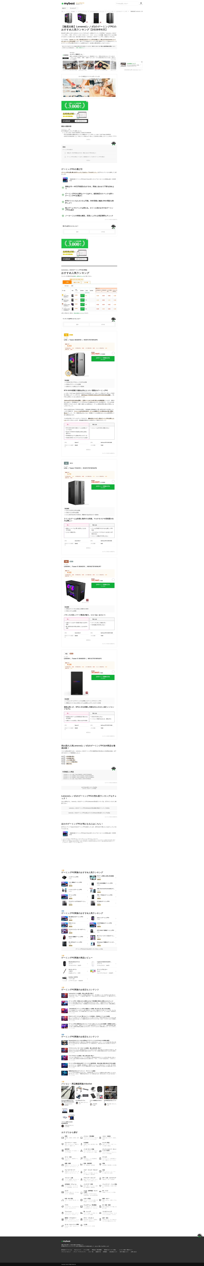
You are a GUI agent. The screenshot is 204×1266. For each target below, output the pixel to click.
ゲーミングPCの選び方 (68, 149)
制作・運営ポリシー (79, 276)
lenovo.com (86, 375)
